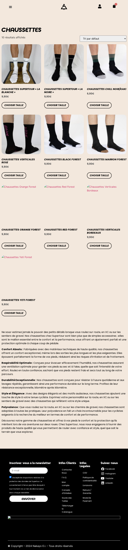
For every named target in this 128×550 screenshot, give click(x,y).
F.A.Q (64, 477)
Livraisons (87, 485)
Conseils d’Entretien (67, 491)
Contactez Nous (67, 471)
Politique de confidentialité (89, 479)
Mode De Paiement (87, 499)
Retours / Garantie (87, 491)
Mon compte (65, 484)
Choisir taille (13, 105)
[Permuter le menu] (10, 6)
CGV (85, 472)
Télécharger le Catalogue (67, 508)
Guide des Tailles (67, 499)
